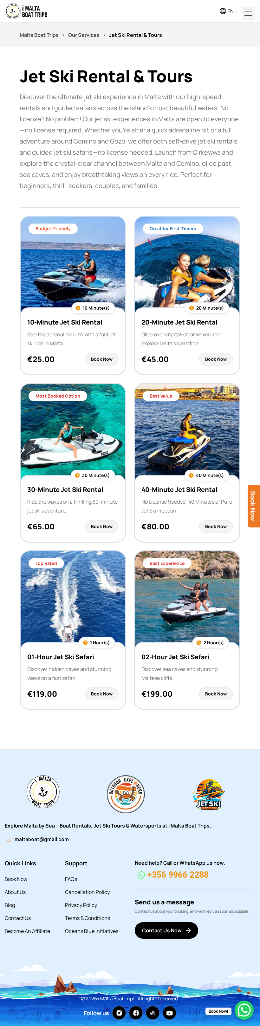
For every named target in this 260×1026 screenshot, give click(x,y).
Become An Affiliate (27, 931)
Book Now (16, 878)
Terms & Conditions (87, 918)
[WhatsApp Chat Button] (244, 1010)
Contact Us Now (162, 930)
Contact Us (18, 918)
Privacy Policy (81, 905)
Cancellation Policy (87, 892)
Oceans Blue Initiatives (91, 931)
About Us (15, 892)
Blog (10, 905)
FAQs (71, 878)
